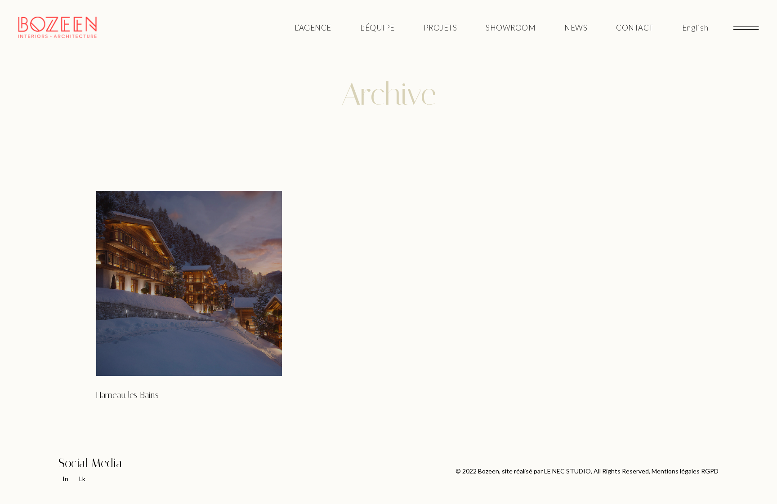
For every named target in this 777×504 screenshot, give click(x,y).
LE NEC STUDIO (567, 471)
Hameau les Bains (127, 395)
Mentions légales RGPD (685, 471)
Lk (82, 478)
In (65, 478)
